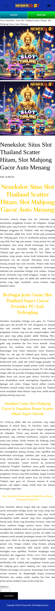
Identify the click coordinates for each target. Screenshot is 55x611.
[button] (9, 596)
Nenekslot (4, 219)
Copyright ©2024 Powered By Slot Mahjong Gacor (27, 605)
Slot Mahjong (6, 422)
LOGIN (14, 15)
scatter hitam (40, 555)
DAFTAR (41, 15)
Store (2, 20)
